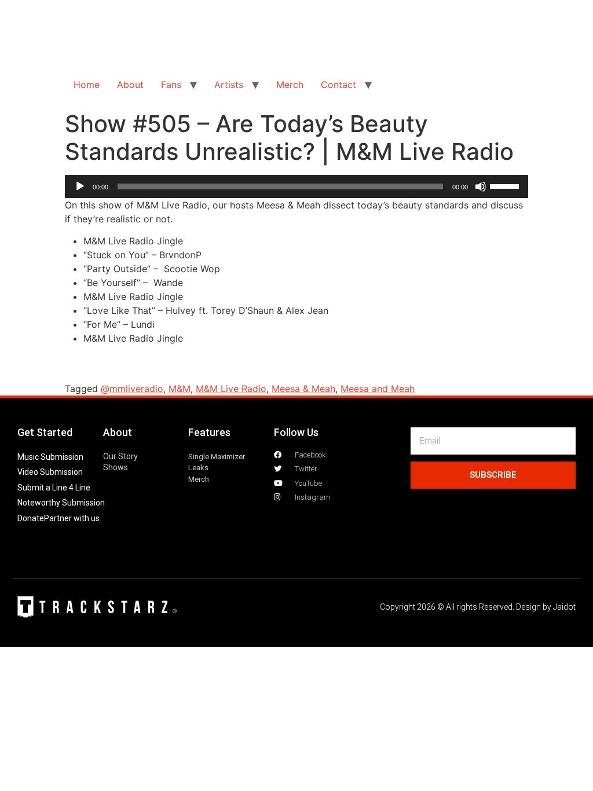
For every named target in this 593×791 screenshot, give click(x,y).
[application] (296, 186)
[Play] (80, 186)
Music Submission (50, 457)
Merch (289, 84)
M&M (180, 388)
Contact (338, 84)
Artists (228, 84)
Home (87, 84)
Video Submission (50, 472)
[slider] (506, 185)
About (130, 84)
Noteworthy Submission (61, 502)
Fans (171, 84)
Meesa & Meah (303, 388)
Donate (30, 518)
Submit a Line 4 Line (53, 487)
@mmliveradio (132, 388)
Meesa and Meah (378, 388)
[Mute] (480, 186)
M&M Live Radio (231, 388)
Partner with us (72, 518)
